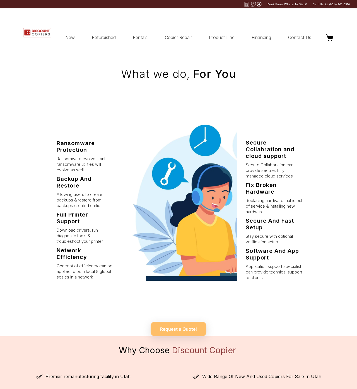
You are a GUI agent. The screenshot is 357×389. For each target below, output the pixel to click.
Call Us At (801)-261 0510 (331, 4)
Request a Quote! (178, 329)
